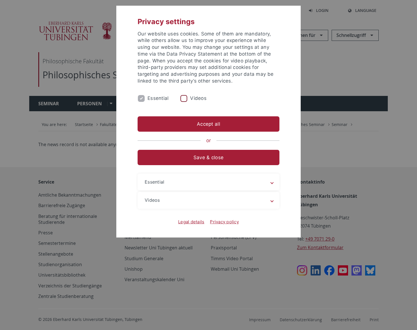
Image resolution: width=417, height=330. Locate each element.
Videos (198, 98)
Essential (158, 98)
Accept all (208, 124)
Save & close (208, 157)
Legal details (191, 221)
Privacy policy (224, 221)
